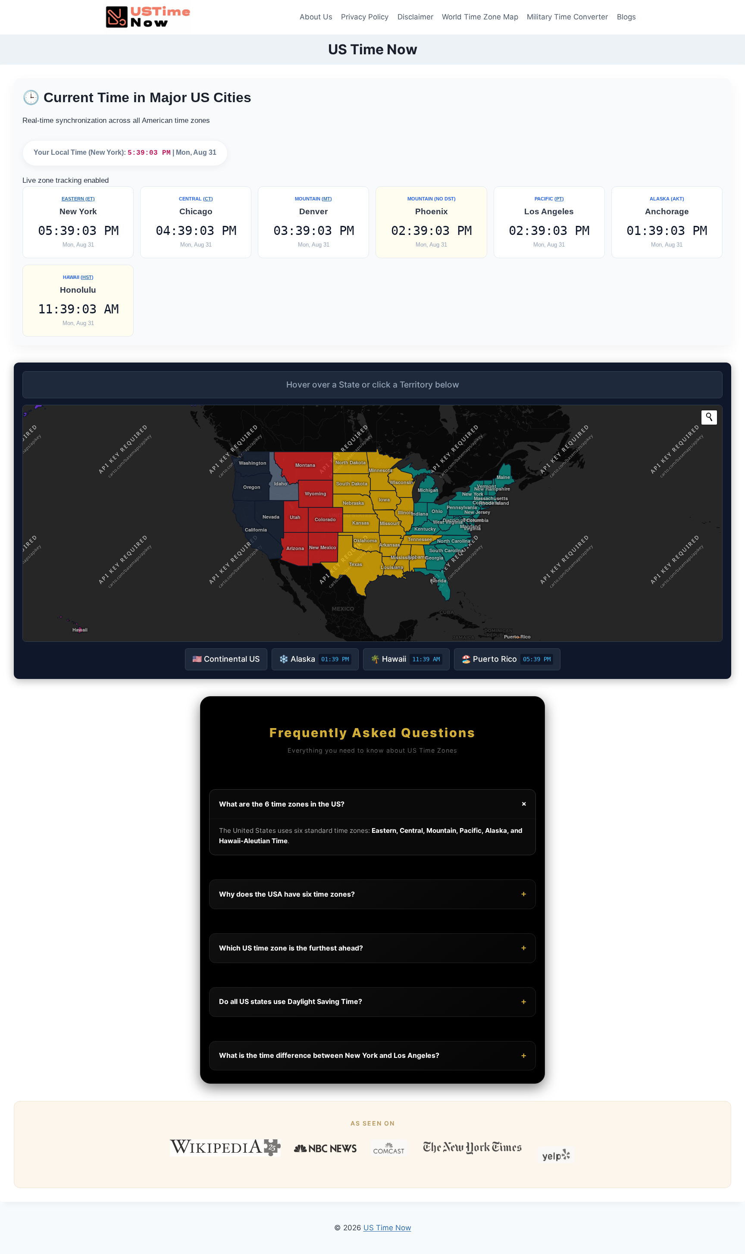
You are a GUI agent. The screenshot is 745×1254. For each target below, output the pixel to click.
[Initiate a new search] (709, 416)
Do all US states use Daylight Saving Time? (372, 1002)
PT (559, 198)
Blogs (626, 17)
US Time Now (387, 1227)
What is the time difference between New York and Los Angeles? (372, 1055)
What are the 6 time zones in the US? (374, 804)
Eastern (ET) (78, 198)
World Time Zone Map (480, 17)
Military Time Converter (567, 17)
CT (208, 198)
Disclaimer (415, 17)
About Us (316, 17)
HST (87, 277)
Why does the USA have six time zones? (372, 894)
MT (326, 198)
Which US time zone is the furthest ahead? (372, 948)
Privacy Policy (364, 17)
